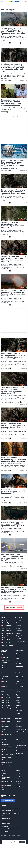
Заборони (19, 750)
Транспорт (5, 657)
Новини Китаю (6, 705)
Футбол (18, 653)
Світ (2, 691)
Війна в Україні (5, 718)
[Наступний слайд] (26, 5)
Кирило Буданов (6, 757)
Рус (26, 1)
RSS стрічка (5, 831)
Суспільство (18, 617)
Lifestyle (17, 691)
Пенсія (3, 770)
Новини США (6, 697)
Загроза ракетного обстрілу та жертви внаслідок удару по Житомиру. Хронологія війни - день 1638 (13, 259)
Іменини (18, 755)
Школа (18, 633)
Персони (3, 739)
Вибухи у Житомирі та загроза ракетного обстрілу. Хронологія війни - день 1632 (14, 491)
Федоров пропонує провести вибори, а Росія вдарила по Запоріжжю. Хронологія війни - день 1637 (13, 293)
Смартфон (5, 686)
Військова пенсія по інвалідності (7, 782)
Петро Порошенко (7, 759)
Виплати (18, 625)
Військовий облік (20, 731)
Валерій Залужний (7, 754)
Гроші (4, 654)
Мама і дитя (19, 676)
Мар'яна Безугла (7, 762)
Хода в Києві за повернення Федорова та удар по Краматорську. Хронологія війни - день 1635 (12, 390)
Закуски (18, 786)
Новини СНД (5, 702)
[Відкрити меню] (2, 2)
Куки (15, 842)
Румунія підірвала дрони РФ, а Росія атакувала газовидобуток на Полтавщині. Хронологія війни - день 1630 (14, 590)
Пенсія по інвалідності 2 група (6, 777)
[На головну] (14, 2)
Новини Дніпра (6, 625)
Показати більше (11, 607)
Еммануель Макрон (7, 752)
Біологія (4, 681)
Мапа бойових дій (7, 721)
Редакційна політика (7, 810)
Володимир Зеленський (5, 743)
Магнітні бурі (19, 710)
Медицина (19, 630)
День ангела (19, 753)
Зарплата (18, 620)
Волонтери (5, 731)
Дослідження (19, 686)
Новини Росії (5, 700)
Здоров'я (17, 673)
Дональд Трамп (6, 746)
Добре (22, 842)
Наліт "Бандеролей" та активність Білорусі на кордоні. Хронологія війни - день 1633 (14, 459)
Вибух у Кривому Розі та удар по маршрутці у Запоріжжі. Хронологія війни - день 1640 (13, 191)
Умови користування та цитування (11, 813)
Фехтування (19, 666)
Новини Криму (6, 642)
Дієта (17, 681)
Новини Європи (6, 695)
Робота (18, 623)
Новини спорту (19, 650)
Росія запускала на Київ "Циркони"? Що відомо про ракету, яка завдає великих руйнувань (12, 557)
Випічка (18, 773)
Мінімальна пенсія (7, 785)
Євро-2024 (19, 664)
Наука (3, 673)
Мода (17, 700)
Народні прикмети (21, 745)
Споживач (19, 697)
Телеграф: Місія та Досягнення (10, 828)
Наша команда (6, 823)
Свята (17, 739)
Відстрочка (19, 726)
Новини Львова (6, 630)
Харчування (19, 678)
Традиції (18, 748)
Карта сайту (5, 826)
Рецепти (17, 770)
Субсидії (18, 628)
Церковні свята (20, 742)
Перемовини (5, 726)
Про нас (4, 805)
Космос (4, 678)
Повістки (18, 721)
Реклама (4, 815)
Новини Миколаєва (7, 645)
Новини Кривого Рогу (6, 636)
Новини (3, 617)
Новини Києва (6, 620)
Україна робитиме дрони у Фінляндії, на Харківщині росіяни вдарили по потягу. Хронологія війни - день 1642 (13, 31)
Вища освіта (19, 636)
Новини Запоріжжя (7, 633)
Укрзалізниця (6, 667)
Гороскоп (18, 695)
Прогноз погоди (20, 641)
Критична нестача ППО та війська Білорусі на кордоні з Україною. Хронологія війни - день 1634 (13, 426)
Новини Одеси (6, 628)
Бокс (17, 656)
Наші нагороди (6, 818)
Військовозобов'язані (22, 729)
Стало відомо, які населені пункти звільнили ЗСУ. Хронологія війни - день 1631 (13, 524)
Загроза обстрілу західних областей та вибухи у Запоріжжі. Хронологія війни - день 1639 (13, 225)
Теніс (17, 658)
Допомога (19, 638)
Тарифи (4, 662)
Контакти (4, 821)
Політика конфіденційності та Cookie (12, 808)
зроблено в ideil (6, 839)
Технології (5, 676)
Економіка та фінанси (5, 651)
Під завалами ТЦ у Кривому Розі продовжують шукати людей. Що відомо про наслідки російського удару (12, 163)
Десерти (18, 781)
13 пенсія (5, 773)
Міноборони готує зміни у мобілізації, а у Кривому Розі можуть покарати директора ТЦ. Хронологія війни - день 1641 (12, 67)
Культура (18, 705)
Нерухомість (5, 660)
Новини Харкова (7, 623)
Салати (18, 783)
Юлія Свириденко (7, 765)
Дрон (3, 684)
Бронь (17, 724)
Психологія (19, 684)
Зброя (4, 729)
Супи (17, 778)
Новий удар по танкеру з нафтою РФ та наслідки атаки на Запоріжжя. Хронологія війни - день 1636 (13, 356)
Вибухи (4, 724)
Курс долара (5, 665)
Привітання (19, 713)
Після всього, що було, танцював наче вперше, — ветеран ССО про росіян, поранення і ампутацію (12, 102)
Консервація (19, 776)
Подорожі (18, 702)
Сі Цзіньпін (5, 749)
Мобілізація (18, 718)
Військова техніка (7, 734)
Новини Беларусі (7, 708)
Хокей (17, 661)
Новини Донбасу (7, 640)
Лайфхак (18, 708)
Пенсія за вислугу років (7, 788)
